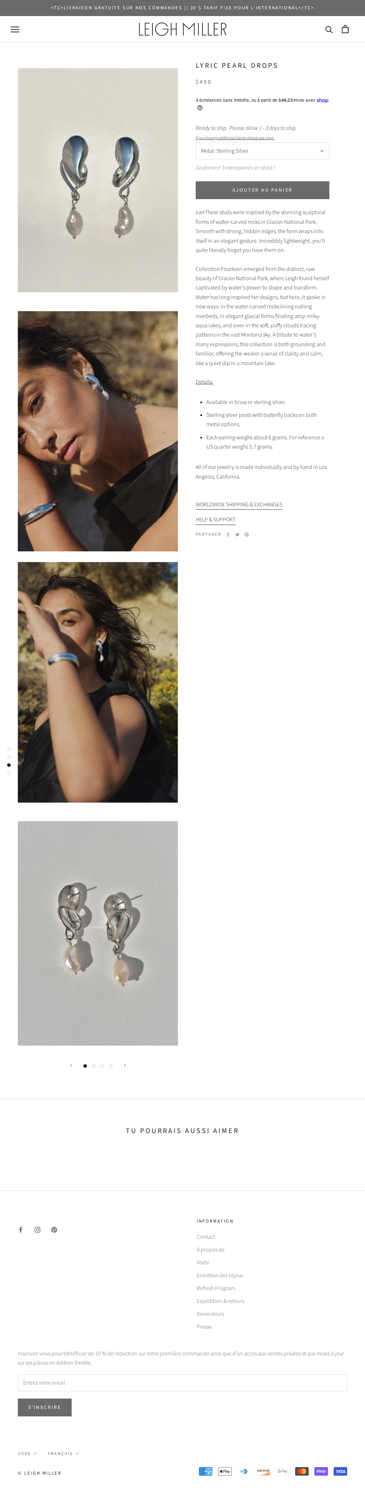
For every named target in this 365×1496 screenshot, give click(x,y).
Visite (203, 1263)
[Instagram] (37, 1229)
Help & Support (216, 520)
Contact (206, 1237)
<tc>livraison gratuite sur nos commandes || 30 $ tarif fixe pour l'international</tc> (182, 8)
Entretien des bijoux (220, 1275)
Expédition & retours (220, 1301)
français (60, 1454)
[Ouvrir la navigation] (15, 29)
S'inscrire (44, 1407)
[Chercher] (329, 29)
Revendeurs (210, 1314)
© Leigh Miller (39, 1473)
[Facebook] (228, 534)
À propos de (211, 1250)
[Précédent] (71, 1065)
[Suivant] (125, 1065)
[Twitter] (237, 534)
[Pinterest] (247, 534)
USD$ (24, 1454)
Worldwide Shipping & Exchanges (239, 505)
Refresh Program (216, 1288)
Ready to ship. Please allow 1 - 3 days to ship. (247, 132)
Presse (204, 1327)
